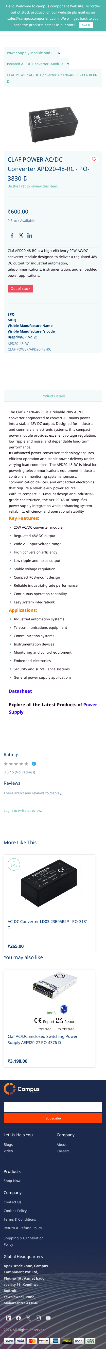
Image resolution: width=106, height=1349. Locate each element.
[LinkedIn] (30, 235)
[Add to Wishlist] (94, 159)
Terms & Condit (16, 1219)
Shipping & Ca (15, 1238)
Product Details (53, 396)
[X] (28, 1318)
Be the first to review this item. (33, 186)
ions (32, 1219)
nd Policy (34, 1228)
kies (13, 1210)
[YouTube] (48, 1318)
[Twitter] (21, 235)
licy (24, 1210)
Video (8, 1151)
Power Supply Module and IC (31, 52)
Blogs (8, 1144)
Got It (86, 25)
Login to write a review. (23, 810)
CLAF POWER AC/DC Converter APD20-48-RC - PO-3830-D (52, 78)
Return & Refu (15, 1228)
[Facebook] (12, 235)
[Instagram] (38, 1318)
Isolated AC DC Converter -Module (35, 63)
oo (8, 1210)
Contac (9, 1202)
